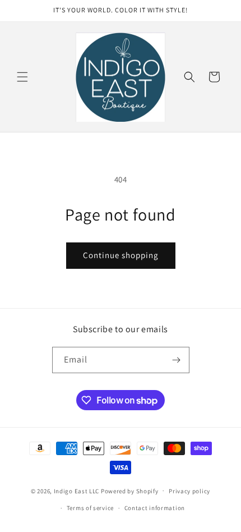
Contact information (154, 508)
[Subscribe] (176, 360)
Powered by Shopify (130, 490)
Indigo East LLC (77, 490)
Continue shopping (121, 255)
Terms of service (90, 508)
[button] (22, 77)
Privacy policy (189, 491)
